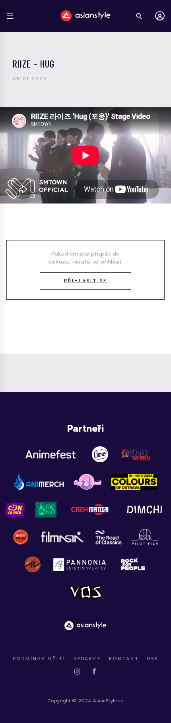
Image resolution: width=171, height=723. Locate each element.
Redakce (87, 658)
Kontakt (124, 658)
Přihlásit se (85, 280)
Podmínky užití (39, 658)
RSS (152, 658)
